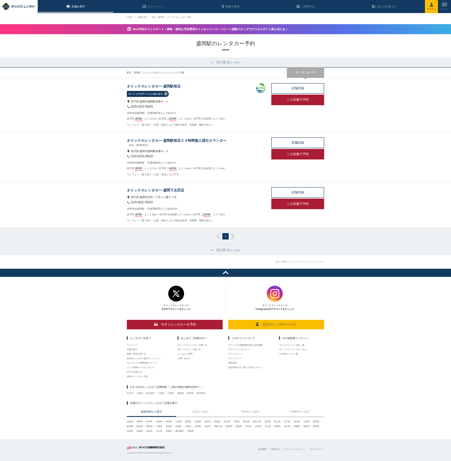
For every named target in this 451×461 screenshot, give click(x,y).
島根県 (239, 426)
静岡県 (140, 426)
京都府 (140, 393)
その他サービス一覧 (288, 354)
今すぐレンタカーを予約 (178, 324)
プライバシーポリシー (238, 349)
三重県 (159, 426)
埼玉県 (227, 421)
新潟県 (268, 421)
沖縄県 (190, 431)
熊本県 (190, 393)
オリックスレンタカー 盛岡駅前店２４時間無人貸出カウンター (177, 140)
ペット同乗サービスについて (140, 367)
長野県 (316, 421)
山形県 (178, 421)
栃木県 (207, 421)
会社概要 (262, 449)
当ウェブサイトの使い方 (189, 349)
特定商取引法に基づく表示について (245, 367)
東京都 (246, 421)
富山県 (277, 421)
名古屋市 (150, 393)
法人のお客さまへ (135, 372)
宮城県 (159, 421)
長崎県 (140, 431)
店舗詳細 (297, 88)
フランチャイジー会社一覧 (291, 345)
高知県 (306, 426)
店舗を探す (132, 349)
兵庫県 (198, 426)
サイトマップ (234, 358)
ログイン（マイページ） (280, 324)
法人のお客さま (387, 6)
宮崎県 (169, 431)
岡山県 (248, 426)
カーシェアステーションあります (145, 94)
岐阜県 (130, 426)
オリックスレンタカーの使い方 (192, 345)
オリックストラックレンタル (293, 349)
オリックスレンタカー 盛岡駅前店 (154, 86)
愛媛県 (297, 426)
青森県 (140, 421)
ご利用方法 (308, 6)
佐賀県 (130, 431)
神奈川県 (257, 421)
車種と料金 (233, 6)
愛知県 (149, 426)
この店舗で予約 (298, 99)
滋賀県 (169, 426)
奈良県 (207, 426)
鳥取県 (229, 426)
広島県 (171, 393)
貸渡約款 (232, 363)
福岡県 (180, 393)
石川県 (287, 421)
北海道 (130, 421)
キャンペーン (155, 6)
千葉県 (236, 421)
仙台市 (130, 393)
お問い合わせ (184, 358)
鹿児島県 (201, 393)
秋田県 (169, 421)
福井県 (297, 421)
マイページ (132, 345)
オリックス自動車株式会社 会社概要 (245, 345)
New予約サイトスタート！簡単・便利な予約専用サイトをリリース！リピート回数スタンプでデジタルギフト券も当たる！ (210, 29)
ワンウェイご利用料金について (141, 363)
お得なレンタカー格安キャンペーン (144, 358)
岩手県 (149, 421)
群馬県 (217, 421)
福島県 (188, 421)
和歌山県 (218, 426)
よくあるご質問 (185, 354)
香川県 (287, 426)
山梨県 (306, 421)
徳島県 (277, 426)
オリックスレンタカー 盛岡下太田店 (155, 190)
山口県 (268, 426)
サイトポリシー (235, 354)
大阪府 (161, 393)
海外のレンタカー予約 (137, 376)
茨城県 (198, 421)
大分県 (159, 431)
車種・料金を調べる (136, 354)
